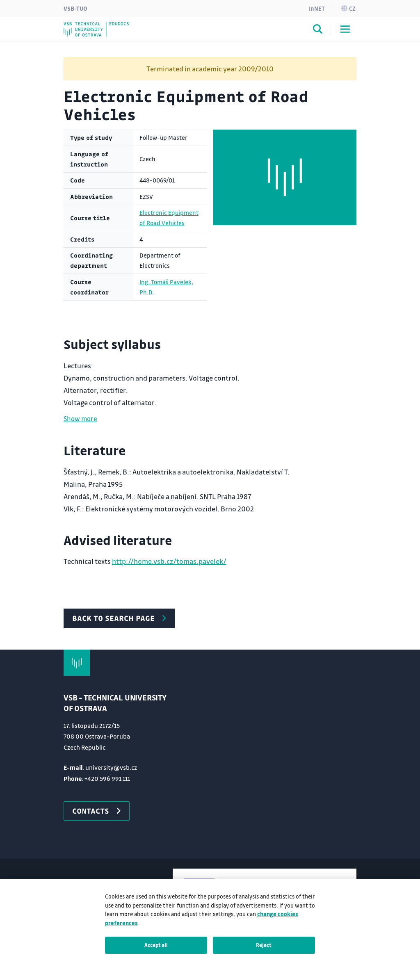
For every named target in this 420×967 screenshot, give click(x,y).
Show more (80, 418)
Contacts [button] (90, 810)
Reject (264, 945)
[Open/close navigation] (345, 29)
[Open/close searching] (318, 30)
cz (352, 8)
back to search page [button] (113, 618)
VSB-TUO (75, 8)
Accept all (156, 945)
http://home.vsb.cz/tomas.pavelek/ (169, 561)
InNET (317, 8)
